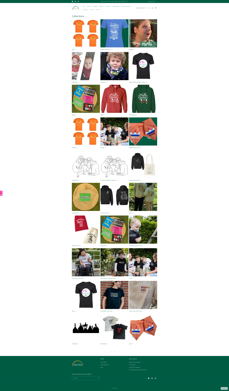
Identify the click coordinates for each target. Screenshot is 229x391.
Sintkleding (103, 343)
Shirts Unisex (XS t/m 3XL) (135, 311)
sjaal (130, 343)
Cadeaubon (74, 82)
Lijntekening (75, 180)
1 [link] (110, 351)
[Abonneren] (98, 378)
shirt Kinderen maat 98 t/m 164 (108, 278)
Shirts (130, 278)
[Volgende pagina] (118, 351)
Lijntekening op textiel (134, 180)
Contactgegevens (104, 364)
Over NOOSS (103, 362)
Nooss (116, 388)
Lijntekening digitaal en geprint (108, 180)
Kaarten (74, 115)
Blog (101, 367)
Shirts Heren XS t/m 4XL (106, 311)
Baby (73, 49)
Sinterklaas (74, 343)
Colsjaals (102, 82)
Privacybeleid (132, 364)
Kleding (102, 147)
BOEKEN (131, 49)
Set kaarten (103, 245)
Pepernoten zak (76, 245)
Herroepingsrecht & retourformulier (138, 369)
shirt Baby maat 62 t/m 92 (135, 245)
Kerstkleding (132, 115)
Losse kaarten (75, 213)
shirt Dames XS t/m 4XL (78, 278)
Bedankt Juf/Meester (105, 49)
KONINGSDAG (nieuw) (134, 147)
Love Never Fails (104, 213)
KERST (102, 115)
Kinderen (74, 147)
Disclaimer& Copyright (134, 367)
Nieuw (130, 213)
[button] (84, 6)
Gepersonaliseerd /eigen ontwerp (137, 82)
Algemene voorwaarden (135, 362)
